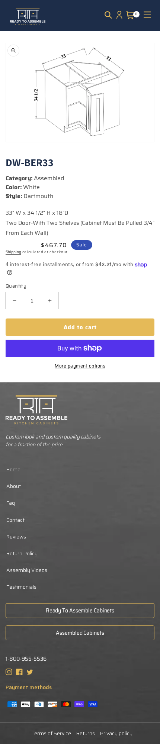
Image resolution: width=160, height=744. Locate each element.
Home (13, 469)
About (13, 486)
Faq (10, 503)
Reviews (16, 537)
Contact (15, 520)
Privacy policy (116, 733)
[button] (108, 14)
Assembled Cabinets (80, 633)
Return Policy (22, 553)
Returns (85, 733)
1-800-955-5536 (26, 659)
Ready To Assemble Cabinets (80, 610)
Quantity (16, 286)
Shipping (13, 252)
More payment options (80, 366)
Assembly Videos (26, 570)
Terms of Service (51, 733)
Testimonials (21, 587)
